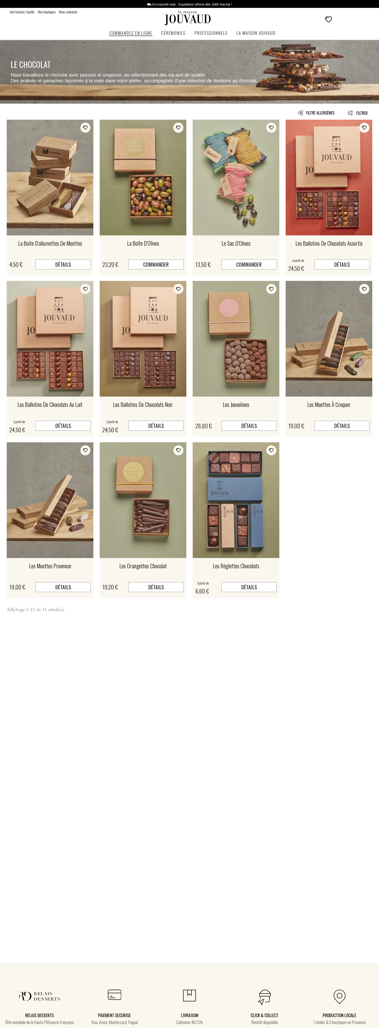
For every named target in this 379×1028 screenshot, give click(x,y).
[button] (317, 19)
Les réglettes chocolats (236, 566)
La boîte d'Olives (143, 243)
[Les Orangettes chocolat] (143, 500)
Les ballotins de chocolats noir (143, 404)
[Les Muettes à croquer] (329, 339)
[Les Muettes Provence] (50, 500)
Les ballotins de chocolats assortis (329, 243)
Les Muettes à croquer (329, 404)
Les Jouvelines (236, 404)
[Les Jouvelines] (236, 339)
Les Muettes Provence (50, 566)
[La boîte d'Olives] (143, 177)
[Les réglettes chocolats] (236, 500)
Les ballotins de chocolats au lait (50, 404)
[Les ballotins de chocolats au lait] (50, 339)
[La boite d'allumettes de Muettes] (50, 177)
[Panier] (348, 19)
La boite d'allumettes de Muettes (50, 243)
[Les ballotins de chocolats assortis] (329, 177)
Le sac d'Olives (236, 243)
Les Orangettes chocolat (143, 566)
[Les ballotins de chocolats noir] (143, 339)
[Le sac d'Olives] (236, 177)
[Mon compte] (339, 19)
